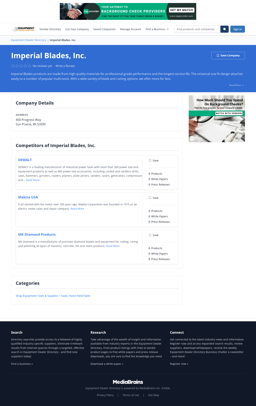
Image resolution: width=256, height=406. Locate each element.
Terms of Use (131, 395)
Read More (33, 180)
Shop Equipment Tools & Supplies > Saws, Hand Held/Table (53, 296)
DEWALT (25, 160)
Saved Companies (104, 29)
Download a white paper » (107, 364)
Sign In (237, 29)
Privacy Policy (105, 395)
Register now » (179, 364)
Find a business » (22, 364)
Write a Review (65, 66)
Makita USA (28, 197)
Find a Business (155, 29)
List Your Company (77, 29)
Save (156, 160)
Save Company (230, 55)
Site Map (153, 395)
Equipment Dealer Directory (28, 40)
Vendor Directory (50, 29)
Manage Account (130, 29)
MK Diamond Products (37, 234)
